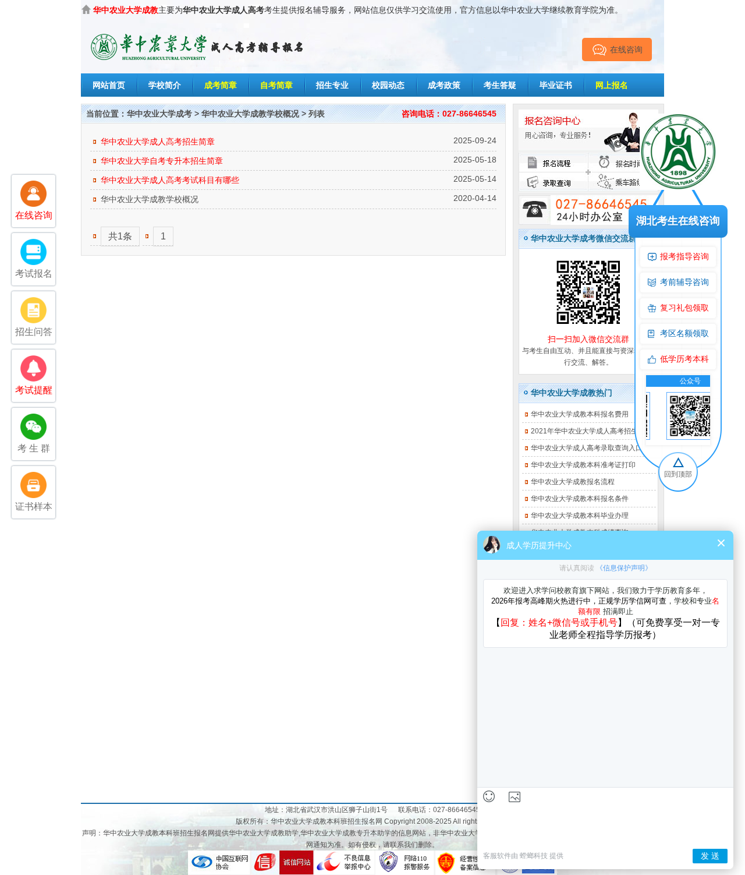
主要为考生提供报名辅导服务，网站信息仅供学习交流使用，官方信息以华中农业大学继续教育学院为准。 (358, 10)
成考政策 (444, 85)
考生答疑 (500, 85)
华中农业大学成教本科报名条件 (580, 499)
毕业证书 (556, 85)
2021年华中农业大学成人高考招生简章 (591, 431)
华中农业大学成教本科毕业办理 (580, 515)
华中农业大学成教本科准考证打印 (583, 465)
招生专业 (332, 85)
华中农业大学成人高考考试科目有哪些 (170, 180)
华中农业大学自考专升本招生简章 (162, 160)
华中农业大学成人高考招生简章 (158, 141)
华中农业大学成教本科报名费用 (580, 414)
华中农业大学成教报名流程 (573, 482)
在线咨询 (626, 49)
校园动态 (388, 85)
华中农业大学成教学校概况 (250, 113)
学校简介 (164, 85)
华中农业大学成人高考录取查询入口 (587, 448)
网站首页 (109, 85)
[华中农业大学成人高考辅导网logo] (197, 34)
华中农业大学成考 (159, 113)
